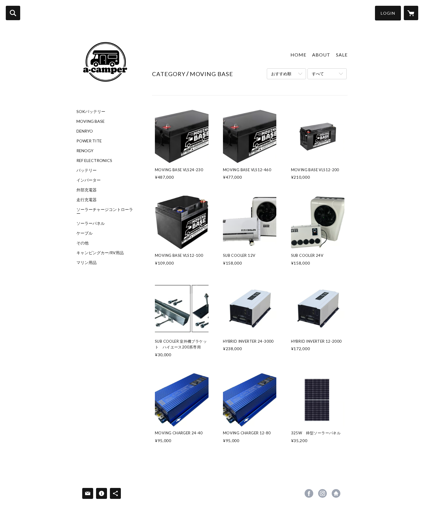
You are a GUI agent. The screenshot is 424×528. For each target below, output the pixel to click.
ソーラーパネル (90, 223)
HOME (298, 54)
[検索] (13, 13)
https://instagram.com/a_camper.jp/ (322, 493)
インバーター (88, 180)
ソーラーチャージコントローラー (104, 212)
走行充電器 (86, 200)
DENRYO (84, 131)
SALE (342, 54)
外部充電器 (86, 190)
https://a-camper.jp (336, 493)
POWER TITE (89, 141)
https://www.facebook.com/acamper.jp (309, 493)
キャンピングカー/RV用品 (100, 253)
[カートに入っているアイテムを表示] (411, 13)
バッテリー (86, 170)
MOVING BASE (90, 121)
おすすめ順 (281, 73)
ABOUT (321, 54)
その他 (82, 243)
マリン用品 (86, 263)
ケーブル (84, 233)
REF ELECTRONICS (94, 161)
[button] (388, 13)
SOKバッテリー (90, 112)
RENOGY (84, 151)
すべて (318, 73)
